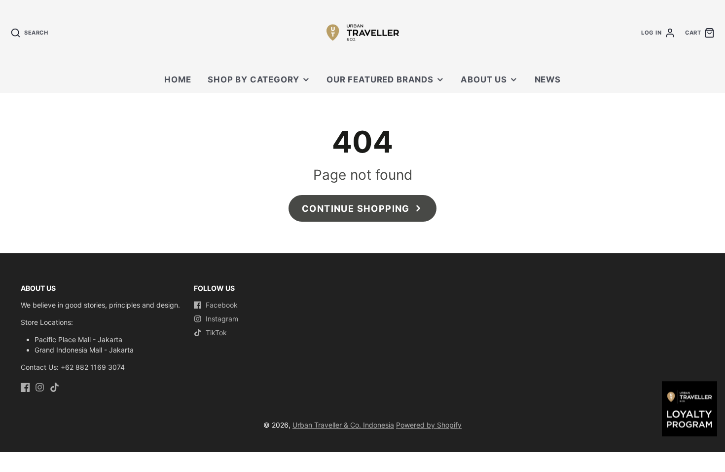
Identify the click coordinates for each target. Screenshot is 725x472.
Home (177, 79)
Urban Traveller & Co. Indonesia (343, 425)
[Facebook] (25, 387)
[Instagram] (39, 387)
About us (484, 79)
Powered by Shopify (429, 425)
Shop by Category (253, 79)
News (548, 79)
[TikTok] (54, 387)
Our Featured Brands (380, 79)
